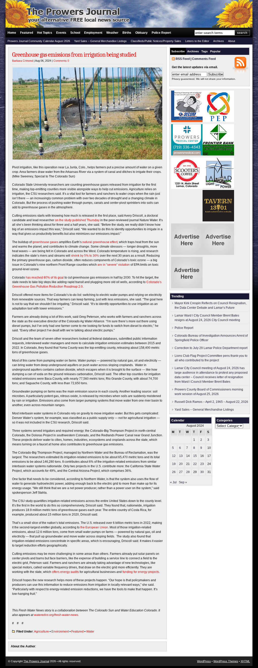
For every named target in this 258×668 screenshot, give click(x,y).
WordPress (204, 661)
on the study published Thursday (77, 220)
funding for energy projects (140, 572)
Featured (26, 32)
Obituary (141, 32)
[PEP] (218, 121)
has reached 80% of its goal (45, 277)
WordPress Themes (225, 661)
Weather (112, 32)
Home (12, 32)
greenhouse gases (45, 242)
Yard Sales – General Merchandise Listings (100, 41)
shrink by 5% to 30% (85, 255)
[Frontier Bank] (218, 154)
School (75, 32)
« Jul (173, 482)
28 (188, 472)
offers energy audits (65, 572)
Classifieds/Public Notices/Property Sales (156, 41)
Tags (204, 51)
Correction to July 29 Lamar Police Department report (211, 348)
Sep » (183, 482)
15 (195, 456)
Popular (215, 51)
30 (202, 472)
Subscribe (178, 51)
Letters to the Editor (197, 41)
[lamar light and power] (218, 187)
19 (174, 464)
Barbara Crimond (22, 60)
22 (195, 464)
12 (174, 456)
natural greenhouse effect (99, 242)
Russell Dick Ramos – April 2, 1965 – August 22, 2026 (211, 402)
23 (202, 464)
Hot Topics (44, 32)
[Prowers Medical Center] (187, 154)
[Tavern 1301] (218, 220)
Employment (93, 32)
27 (181, 472)
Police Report (161, 32)
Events (61, 32)
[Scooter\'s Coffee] (187, 188)
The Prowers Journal (36, 661)
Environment (60, 631)
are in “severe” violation (114, 264)
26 (174, 472)
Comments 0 (61, 60)
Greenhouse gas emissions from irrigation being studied (74, 54)
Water (90, 631)
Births (126, 32)
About (231, 41)
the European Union (94, 527)
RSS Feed (183, 59)
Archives (218, 41)
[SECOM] (187, 121)
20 (181, 464)
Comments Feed (204, 59)
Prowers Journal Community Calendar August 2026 (39, 41)
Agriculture (41, 631)
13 (181, 456)
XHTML (245, 661)
